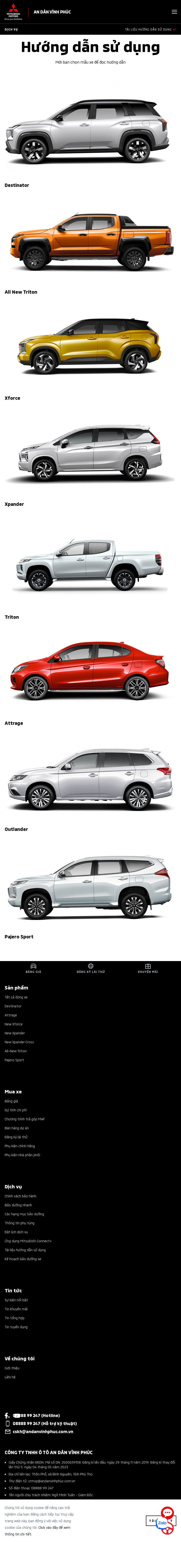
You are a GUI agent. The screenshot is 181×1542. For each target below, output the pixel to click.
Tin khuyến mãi (16, 1308)
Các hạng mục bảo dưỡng (24, 1213)
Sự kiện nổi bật (16, 1299)
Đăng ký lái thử (16, 1136)
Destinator (13, 1006)
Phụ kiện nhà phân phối (22, 1154)
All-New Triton (16, 1050)
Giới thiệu (12, 1368)
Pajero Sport (14, 1059)
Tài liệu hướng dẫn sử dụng (25, 1249)
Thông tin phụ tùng (19, 1222)
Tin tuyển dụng (16, 1326)
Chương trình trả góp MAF (25, 1119)
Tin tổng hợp (15, 1317)
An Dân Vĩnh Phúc (52, 11)
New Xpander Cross (19, 1041)
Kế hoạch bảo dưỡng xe (23, 1258)
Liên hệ (10, 1376)
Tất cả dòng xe (16, 997)
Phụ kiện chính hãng (20, 1145)
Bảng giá (11, 1101)
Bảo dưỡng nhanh (18, 1205)
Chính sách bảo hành (20, 1196)
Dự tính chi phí (16, 1110)
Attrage (11, 1015)
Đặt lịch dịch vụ (16, 1231)
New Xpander (15, 1033)
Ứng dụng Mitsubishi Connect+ (28, 1240)
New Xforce (14, 1024)
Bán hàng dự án (17, 1127)
